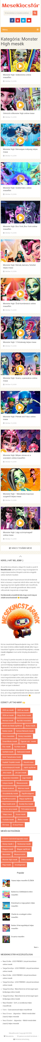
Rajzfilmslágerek (28, 793)
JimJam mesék (20, 773)
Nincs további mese (22, 548)
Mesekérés (9, 1036)
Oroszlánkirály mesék (10, 793)
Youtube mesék (8, 820)
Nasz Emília (7, 961)
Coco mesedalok (8, 736)
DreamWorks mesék (10, 741)
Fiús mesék (7, 747)
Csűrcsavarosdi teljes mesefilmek (20, 1010)
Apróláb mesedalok (24, 720)
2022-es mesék (8, 710)
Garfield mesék (8, 752)
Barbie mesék (7, 731)
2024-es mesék (8, 715)
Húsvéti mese (28, 762)
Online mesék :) (26, 859)
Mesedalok (6, 854)
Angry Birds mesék (24, 715)
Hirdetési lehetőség (22, 1039)
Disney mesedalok (24, 736)
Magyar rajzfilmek (23, 849)
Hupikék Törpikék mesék (11, 762)
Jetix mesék (7, 773)
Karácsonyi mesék (24, 844)
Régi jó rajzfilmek (25, 799)
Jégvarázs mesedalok (10, 778)
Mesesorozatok (19, 854)
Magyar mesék (8, 849)
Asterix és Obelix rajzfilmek (12, 726)
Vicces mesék (21, 814)
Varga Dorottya (8, 968)
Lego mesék (26, 778)
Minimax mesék (23, 788)
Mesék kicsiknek (8, 788)
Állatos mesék (23, 820)
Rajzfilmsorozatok (9, 799)
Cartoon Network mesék (25, 731)
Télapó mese (7, 814)
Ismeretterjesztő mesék (11, 767)
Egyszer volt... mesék (28, 741)
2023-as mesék (23, 710)
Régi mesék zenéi (9, 804)
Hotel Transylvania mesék (12, 757)
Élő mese (6, 825)
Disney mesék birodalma (17, 665)
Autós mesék (30, 726)
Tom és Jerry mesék (10, 809)
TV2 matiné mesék (28, 809)
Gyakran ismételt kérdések (27, 1036)
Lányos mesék (8, 783)
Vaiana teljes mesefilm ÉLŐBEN (22, 880)
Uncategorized (20, 865)
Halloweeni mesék (23, 752)
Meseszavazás (22, 783)
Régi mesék (7, 865)
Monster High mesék (10, 859)
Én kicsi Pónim (18, 825)
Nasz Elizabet (8, 1003)
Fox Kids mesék (19, 747)
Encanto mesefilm (17, 937)
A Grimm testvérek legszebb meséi (15, 839)
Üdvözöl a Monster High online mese (18, 113)
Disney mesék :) (8, 844)
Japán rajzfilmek (30, 767)
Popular (20, 873)
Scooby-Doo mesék (26, 804)
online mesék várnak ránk (23, 647)
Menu (5, 29)
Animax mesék (8, 720)
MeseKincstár (20, 5)
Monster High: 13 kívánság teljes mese (19, 342)
